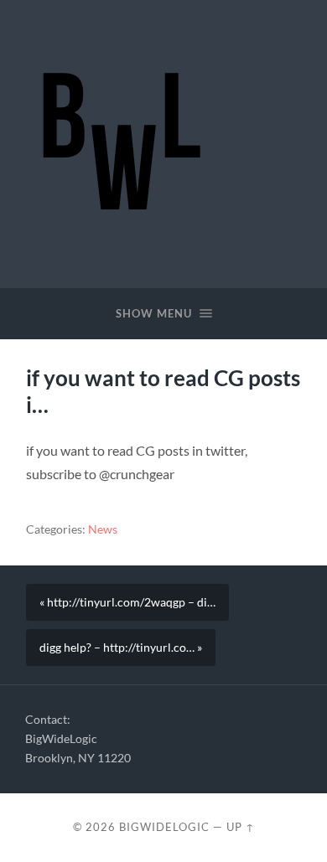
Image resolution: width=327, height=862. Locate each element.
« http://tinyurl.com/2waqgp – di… (127, 602)
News (102, 529)
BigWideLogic (164, 827)
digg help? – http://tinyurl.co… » (120, 647)
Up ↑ (240, 827)
